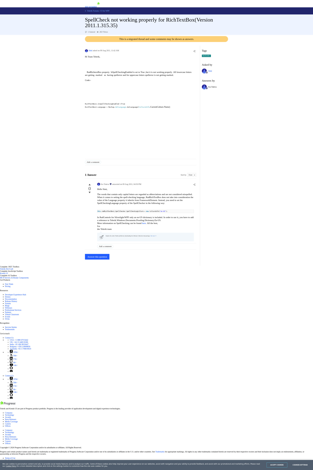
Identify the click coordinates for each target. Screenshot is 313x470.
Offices (8, 426)
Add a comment (93, 162)
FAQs (7, 319)
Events (7, 317)
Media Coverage (11, 422)
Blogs (7, 306)
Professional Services (13, 310)
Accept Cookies (277, 465)
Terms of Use (10, 458)
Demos (7, 297)
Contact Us (9, 338)
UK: (19, 342)
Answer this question (97, 257)
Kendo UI (4, 273)
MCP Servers (5, 278)
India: (19, 344)
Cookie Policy (11, 466)
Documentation (11, 299)
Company (8, 413)
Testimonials (10, 329)
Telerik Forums (93, 11)
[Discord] (11, 371)
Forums (8, 303)
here (144, 223)
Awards (8, 417)
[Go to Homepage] (98, 7)
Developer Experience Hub (15, 295)
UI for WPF (105, 11)
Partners (8, 312)
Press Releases (10, 419)
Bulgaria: (20, 346)
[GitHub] (11, 369)
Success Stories (11, 327)
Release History (11, 301)
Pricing (7, 286)
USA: (19, 340)
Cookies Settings (300, 465)
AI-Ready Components (20, 278)
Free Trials (9, 284)
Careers (8, 424)
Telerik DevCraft (6, 269)
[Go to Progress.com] (8, 404)
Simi (90, 50)
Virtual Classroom (12, 314)
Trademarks (159, 452)
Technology (9, 415)
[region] (156, 465)
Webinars (8, 308)
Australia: (20, 349)
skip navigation (91, 7)
